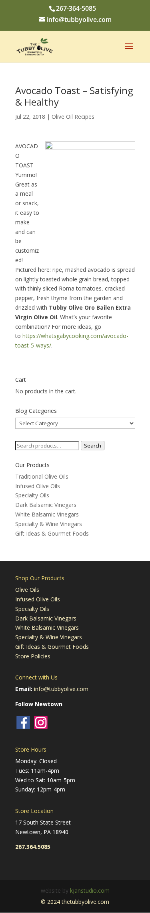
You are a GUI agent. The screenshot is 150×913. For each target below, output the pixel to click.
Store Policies (32, 656)
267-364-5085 (76, 8)
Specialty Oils (32, 495)
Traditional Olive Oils (41, 476)
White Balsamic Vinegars (47, 514)
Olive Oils (27, 589)
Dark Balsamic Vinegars (45, 505)
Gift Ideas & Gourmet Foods (52, 533)
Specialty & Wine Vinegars (48, 524)
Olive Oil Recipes (73, 116)
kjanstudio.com (90, 890)
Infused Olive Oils (37, 486)
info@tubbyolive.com (61, 689)
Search (92, 445)
